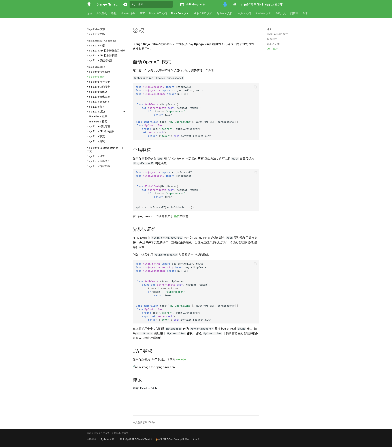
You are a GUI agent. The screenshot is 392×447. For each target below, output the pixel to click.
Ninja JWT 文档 (158, 13)
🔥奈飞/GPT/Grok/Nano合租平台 (172, 439)
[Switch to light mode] (125, 4)
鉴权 (177, 216)
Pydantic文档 (107, 439)
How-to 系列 (128, 13)
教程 (114, 13)
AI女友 (196, 439)
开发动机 (101, 13)
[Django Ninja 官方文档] (88, 4)
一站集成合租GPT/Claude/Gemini (135, 439)
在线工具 (280, 13)
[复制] (255, 87)
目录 (269, 29)
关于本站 (307, 13)
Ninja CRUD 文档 (203, 13)
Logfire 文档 (244, 13)
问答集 (294, 13)
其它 (142, 13)
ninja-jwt (181, 359)
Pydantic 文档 (224, 13)
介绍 (89, 13)
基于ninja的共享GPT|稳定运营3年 (258, 4)
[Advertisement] (285, 75)
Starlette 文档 (263, 13)
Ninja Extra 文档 (180, 13)
